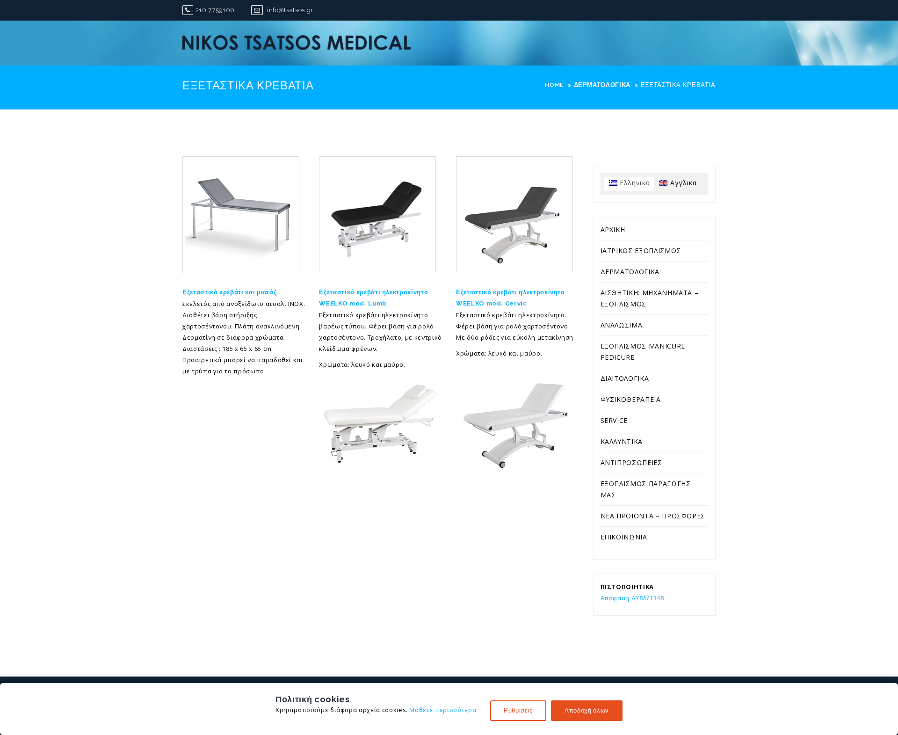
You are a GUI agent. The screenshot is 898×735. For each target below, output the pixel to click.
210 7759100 (215, 10)
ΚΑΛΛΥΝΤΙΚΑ (622, 441)
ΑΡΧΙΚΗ (613, 229)
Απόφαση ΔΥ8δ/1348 (632, 598)
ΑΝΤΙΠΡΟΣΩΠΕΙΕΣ (631, 462)
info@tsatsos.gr (289, 10)
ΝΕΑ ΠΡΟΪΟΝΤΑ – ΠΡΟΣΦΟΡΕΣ (653, 515)
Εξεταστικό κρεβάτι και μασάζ (229, 292)
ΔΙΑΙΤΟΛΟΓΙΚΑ (625, 378)
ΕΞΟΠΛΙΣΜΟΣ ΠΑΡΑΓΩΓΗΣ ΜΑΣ (646, 489)
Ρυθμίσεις (518, 710)
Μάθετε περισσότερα (442, 710)
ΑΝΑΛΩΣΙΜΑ (622, 324)
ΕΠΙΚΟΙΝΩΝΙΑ (624, 536)
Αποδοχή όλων (587, 710)
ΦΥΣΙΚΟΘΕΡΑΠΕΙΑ (631, 399)
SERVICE (614, 420)
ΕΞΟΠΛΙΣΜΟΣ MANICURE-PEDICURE (644, 352)
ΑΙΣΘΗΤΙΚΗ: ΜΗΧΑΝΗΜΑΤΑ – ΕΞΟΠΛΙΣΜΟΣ (650, 298)
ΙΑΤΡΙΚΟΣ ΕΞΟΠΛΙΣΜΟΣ (641, 250)
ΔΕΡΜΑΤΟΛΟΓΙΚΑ (630, 271)
